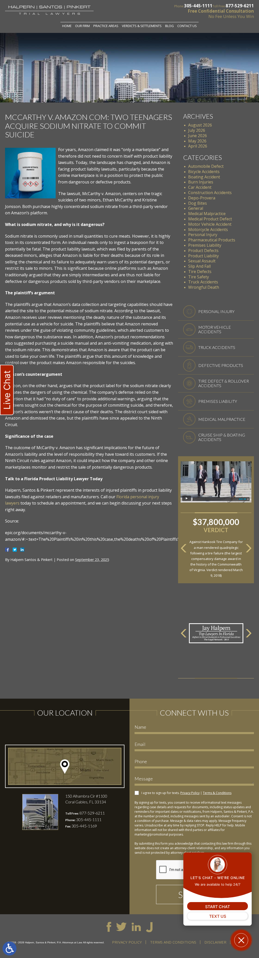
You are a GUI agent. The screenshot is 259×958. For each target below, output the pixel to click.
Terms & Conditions (217, 793)
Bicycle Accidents (204, 171)
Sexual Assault (201, 261)
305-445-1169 (84, 825)
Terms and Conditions (173, 942)
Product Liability (203, 256)
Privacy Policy (190, 793)
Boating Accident (204, 177)
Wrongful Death (203, 287)
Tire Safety (198, 277)
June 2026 (197, 135)
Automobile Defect (206, 166)
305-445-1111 (198, 6)
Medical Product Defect (210, 219)
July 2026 (196, 130)
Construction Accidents (210, 192)
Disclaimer (215, 942)
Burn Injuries (200, 182)
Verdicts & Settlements (142, 26)
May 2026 (197, 141)
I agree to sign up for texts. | (186, 793)
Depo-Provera (201, 198)
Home (67, 26)
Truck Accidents (203, 282)
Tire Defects (199, 271)
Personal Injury (202, 234)
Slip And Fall (199, 266)
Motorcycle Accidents (208, 229)
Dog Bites (197, 203)
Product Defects (203, 250)
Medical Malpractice (207, 213)
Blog (169, 26)
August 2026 (200, 125)
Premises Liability (204, 245)
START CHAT (217, 906)
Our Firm (82, 26)
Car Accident (199, 187)
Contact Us (187, 26)
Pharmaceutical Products (211, 240)
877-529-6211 (240, 6)
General (195, 208)
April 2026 (197, 146)
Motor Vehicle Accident (209, 224)
